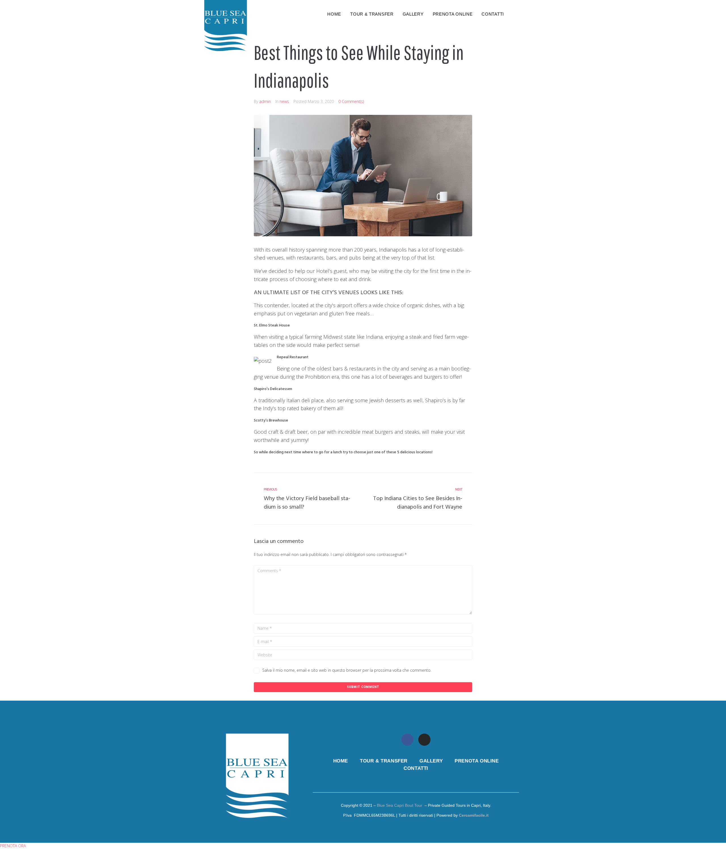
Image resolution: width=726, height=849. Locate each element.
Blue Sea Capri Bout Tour (399, 805)
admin (265, 101)
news (284, 101)
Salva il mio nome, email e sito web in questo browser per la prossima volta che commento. (346, 670)
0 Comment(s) (351, 101)
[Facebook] (407, 740)
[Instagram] (424, 740)
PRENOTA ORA (13, 845)
